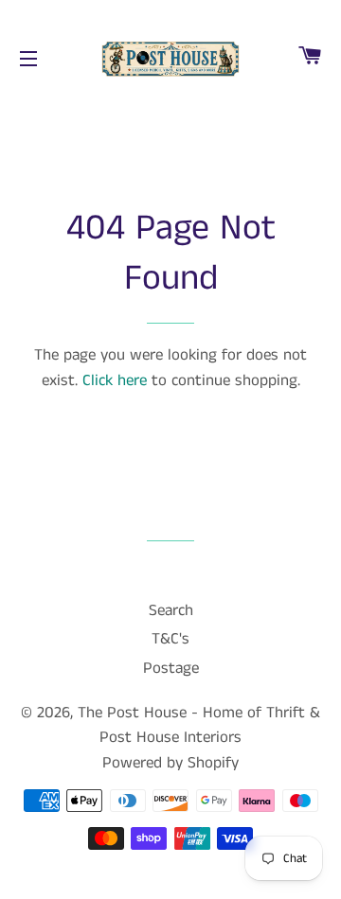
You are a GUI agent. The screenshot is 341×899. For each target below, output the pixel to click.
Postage (171, 668)
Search (171, 610)
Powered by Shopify (170, 762)
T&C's (170, 638)
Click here (114, 380)
